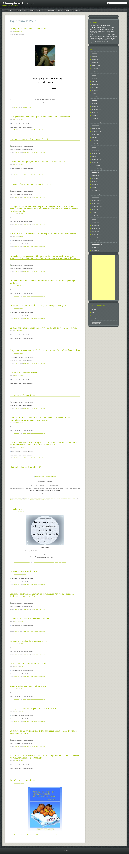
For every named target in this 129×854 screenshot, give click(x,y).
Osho (100, 34)
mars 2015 (94, 225)
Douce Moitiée (101, 31)
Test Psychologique (76, 10)
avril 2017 (94, 147)
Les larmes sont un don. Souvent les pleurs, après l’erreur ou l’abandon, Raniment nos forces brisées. (42, 594)
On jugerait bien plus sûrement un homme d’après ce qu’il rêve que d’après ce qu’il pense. (44, 281)
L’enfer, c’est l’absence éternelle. (24, 372)
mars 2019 (94, 103)
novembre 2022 (95, 62)
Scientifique (92, 40)
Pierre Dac (92, 36)
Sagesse (32, 499)
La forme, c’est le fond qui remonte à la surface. (31, 183)
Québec (104, 38)
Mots (74, 498)
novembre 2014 (95, 237)
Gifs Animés (51, 10)
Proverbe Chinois (101, 36)
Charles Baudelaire (38, 562)
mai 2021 (94, 90)
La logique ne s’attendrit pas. (23, 395)
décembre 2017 (95, 122)
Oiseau (15, 499)
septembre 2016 (96, 168)
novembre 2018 (95, 106)
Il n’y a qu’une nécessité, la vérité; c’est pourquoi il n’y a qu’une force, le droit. (45, 350)
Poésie (24, 499)
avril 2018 (94, 118)
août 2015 (94, 209)
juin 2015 (94, 215)
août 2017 (94, 134)
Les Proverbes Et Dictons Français (22, 562)
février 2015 (94, 228)
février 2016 (94, 190)
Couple (111, 29)
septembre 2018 (96, 109)
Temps (97, 39)
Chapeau (27, 498)
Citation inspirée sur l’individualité (25, 466)
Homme (111, 33)
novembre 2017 (95, 125)
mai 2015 (94, 219)
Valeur (44, 499)
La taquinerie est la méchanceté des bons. (28, 640)
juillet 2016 (94, 175)
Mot (27, 107)
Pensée (56, 562)
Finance (92, 33)
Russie (114, 38)
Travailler (101, 40)
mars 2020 (94, 100)
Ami (36, 834)
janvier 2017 (95, 156)
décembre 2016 (95, 159)
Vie (47, 499)
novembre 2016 (95, 162)
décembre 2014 (95, 234)
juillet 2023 (94, 56)
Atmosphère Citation (18, 3)
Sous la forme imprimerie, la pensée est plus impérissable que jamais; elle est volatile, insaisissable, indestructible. (44, 756)
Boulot (103, 27)
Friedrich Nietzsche (104, 33)
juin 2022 (94, 68)
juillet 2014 (94, 250)
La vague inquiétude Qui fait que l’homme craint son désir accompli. (40, 116)
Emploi (108, 31)
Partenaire (104, 34)
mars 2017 (94, 150)
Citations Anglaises (96, 322)
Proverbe (64, 562)
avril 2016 (94, 184)
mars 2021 (94, 96)
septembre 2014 (96, 244)
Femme (112, 31)
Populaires (19, 10)
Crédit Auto (93, 31)
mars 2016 (94, 187)
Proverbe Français (109, 36)
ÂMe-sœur (98, 42)
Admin (22, 119)
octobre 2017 (95, 128)
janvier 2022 (95, 81)
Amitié (25, 10)
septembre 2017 (96, 131)
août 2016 (94, 172)
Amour (12, 10)
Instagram (94, 309)
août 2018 (94, 112)
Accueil (5, 10)
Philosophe (111, 34)
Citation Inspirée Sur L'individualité (38, 498)
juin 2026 (94, 53)
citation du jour (17, 498)
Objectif (11, 499)
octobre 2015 (95, 203)
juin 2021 (94, 87)
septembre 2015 (96, 206)
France (97, 33)
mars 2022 (94, 78)
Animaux (59, 10)
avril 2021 (94, 93)
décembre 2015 (95, 197)
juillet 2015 (94, 212)
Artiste (24, 129)
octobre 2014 (95, 240)
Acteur (91, 25)
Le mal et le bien (17, 508)
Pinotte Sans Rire (96, 323)
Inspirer (58, 498)
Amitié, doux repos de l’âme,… (24, 780)
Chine (107, 27)
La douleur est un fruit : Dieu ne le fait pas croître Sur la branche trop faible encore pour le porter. (43, 731)
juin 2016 (94, 178)
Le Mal (52, 562)
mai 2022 (94, 71)
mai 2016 (94, 181)
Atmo (21, 31)
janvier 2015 (95, 231)
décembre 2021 (95, 84)
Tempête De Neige (38, 499)
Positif (44, 10)
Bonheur (32, 10)
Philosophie (20, 499)
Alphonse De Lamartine (26, 834)
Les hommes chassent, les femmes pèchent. (29, 138)
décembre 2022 (95, 59)
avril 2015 (94, 222)
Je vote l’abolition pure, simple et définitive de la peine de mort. (38, 161)
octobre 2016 (95, 165)
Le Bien (49, 562)
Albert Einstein (99, 25)
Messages (70, 498)
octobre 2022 (95, 65)
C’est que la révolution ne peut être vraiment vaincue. (33, 708)
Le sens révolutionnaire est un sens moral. (28, 663)
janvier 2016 (95, 194)
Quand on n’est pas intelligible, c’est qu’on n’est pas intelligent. (38, 305)
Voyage (92, 42)
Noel (76, 498)
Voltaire (16, 107)
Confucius (107, 29)
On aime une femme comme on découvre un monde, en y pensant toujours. (43, 327)
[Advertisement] (103, 277)
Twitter (93, 312)
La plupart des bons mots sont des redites (28, 28)
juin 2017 (94, 140)
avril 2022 (94, 75)
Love (115, 32)
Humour (67, 10)
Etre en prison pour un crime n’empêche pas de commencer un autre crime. (43, 233)
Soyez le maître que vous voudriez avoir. (28, 685)
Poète (29, 107)
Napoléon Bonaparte (94, 34)
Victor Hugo (42, 129)
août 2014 (94, 247)
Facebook (94, 315)
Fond (55, 498)
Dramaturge (46, 834)
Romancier (36, 129)
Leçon (65, 498)
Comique (101, 29)
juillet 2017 (94, 137)
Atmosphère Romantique (98, 318)
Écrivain (24, 107)
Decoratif (48, 498)
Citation (45, 562)
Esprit (52, 498)
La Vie (38, 10)
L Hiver (62, 498)
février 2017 (94, 153)
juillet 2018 (94, 115)
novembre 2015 (95, 200)
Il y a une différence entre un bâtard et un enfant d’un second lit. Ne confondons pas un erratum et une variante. (40, 418)
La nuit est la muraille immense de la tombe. (29, 618)
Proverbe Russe (98, 38)
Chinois (112, 27)
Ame (33, 834)
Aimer (94, 25)
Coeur (42, 834)
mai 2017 (94, 143)
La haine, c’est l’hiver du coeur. (24, 571)
